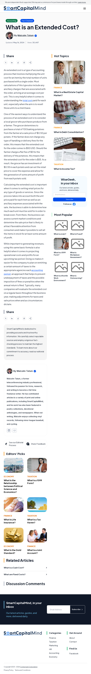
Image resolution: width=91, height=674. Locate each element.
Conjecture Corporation (28, 667)
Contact (73, 641)
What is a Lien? (60, 234)
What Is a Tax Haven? (34, 521)
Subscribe (69, 199)
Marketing (53, 645)
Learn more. (82, 2)
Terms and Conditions (22, 670)
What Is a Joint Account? (34, 551)
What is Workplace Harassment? (76, 254)
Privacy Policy (8, 670)
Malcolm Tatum (26, 35)
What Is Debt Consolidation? (69, 132)
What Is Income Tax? (64, 168)
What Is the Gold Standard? (12, 551)
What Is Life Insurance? (10, 521)
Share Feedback (38, 444)
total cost (27, 100)
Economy (9, 476)
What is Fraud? (76, 234)
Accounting (54, 653)
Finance (8, 515)
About (72, 638)
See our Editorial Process (16, 443)
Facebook (73, 653)
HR (50, 649)
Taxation (32, 476)
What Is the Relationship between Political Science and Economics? (13, 486)
